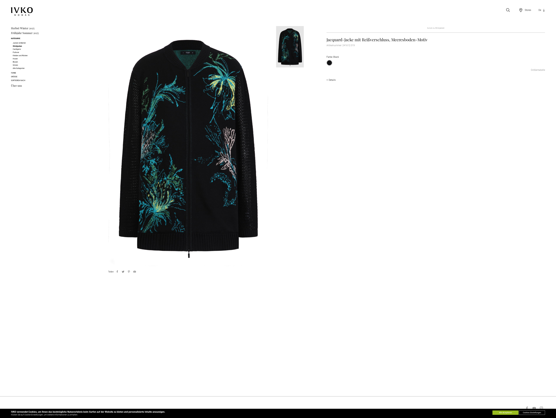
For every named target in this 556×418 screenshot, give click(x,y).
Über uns (16, 85)
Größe (14, 77)
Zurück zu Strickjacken (436, 28)
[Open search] (508, 10)
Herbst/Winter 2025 (22, 28)
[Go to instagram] (541, 408)
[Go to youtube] (534, 408)
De (539, 10)
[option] (188, 146)
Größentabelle (538, 70)
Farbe (13, 73)
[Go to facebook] (527, 408)
